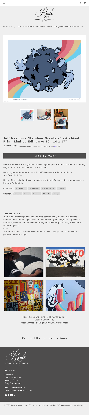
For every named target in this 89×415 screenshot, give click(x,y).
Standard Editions (48, 188)
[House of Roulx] (44, 14)
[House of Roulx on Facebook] (8, 395)
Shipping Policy (11, 380)
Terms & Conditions (13, 377)
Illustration (36, 194)
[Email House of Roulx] (6, 395)
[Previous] (30, 106)
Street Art (61, 188)
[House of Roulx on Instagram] (11, 395)
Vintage (56, 194)
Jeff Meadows (34, 188)
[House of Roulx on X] (14, 395)
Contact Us (9, 375)
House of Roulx (16, 405)
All (12, 27)
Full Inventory (20, 188)
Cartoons (17, 194)
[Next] (59, 106)
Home (5, 27)
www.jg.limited (79, 405)
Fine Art (27, 194)
